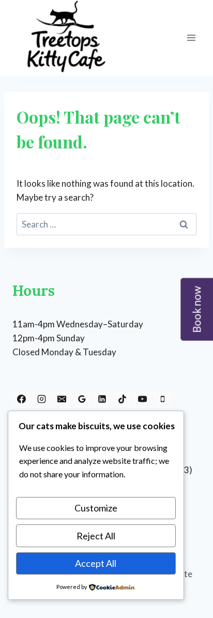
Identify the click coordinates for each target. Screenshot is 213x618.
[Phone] (163, 399)
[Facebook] (21, 399)
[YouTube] (142, 399)
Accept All (95, 563)
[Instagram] (41, 399)
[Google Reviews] (81, 399)
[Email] (61, 399)
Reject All (96, 535)
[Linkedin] (102, 399)
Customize (95, 508)
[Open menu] (191, 37)
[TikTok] (122, 399)
